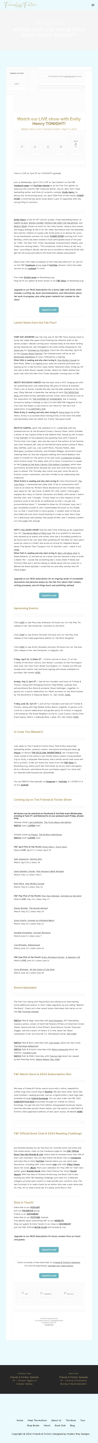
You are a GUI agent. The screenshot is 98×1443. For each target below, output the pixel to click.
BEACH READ (20, 226)
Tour (82, 1420)
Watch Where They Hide (47, 1059)
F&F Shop (61, 281)
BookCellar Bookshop (24, 357)
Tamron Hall (56, 1056)
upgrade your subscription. (61, 1266)
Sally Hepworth (21, 859)
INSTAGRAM (32, 1214)
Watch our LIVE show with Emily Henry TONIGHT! (49, 121)
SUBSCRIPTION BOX (24, 1101)
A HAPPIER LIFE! (37, 409)
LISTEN (31, 825)
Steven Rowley (21, 908)
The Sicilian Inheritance (50, 834)
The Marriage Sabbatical (26, 1046)
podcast (32, 268)
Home (20, 1420)
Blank (33, 1168)
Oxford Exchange (39, 1098)
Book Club (60, 1425)
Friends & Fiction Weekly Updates (49, 22)
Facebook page (21, 185)
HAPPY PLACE (21, 223)
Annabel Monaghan (23, 932)
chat (54, 1164)
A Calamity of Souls (70, 458)
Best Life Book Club (67, 553)
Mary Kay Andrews (50, 896)
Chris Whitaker (21, 969)
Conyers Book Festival (31, 353)
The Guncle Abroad (38, 908)
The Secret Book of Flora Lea (36, 533)
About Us (56, 1420)
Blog (72, 1425)
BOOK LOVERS (36, 223)
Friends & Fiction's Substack (66, 1262)
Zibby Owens (73, 1164)
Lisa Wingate (20, 945)
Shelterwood (34, 945)
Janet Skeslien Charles (24, 871)
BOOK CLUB (40, 1227)
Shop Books (33, 1425)
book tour (19, 350)
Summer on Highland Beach (41, 920)
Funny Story (64, 412)
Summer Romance (42, 932)
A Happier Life (73, 957)
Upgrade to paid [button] (49, 1275)
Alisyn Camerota (60, 1049)
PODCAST (35, 1207)
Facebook (30, 265)
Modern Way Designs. (78, 1434)
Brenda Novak (33, 1171)
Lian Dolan (54, 1043)
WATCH (17, 825)
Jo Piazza (33, 834)
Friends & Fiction (16, 73)
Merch (47, 1425)
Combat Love (29, 1053)
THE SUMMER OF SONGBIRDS (47, 399)
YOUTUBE (35, 1217)
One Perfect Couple (66, 360)
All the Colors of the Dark (42, 969)
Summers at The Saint (38, 350)
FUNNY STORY (57, 236)
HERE (16, 550)
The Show (71, 1420)
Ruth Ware (19, 883)
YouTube (53, 265)
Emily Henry (68, 192)
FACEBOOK (27, 1210)
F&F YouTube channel (28, 1011)
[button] (93, 5)
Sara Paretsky (56, 1020)
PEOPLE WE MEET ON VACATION (61, 223)
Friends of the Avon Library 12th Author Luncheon (45, 464)
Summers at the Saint (71, 896)
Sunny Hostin (20, 920)
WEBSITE (59, 1220)
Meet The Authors (37, 1420)
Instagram (76, 1158)
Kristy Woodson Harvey (53, 957)
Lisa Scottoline (35, 822)
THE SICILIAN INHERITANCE (46, 752)
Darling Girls (36, 859)
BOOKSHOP (65, 1224)
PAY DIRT (71, 1034)
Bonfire (48, 1092)
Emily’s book (30, 277)
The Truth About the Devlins (57, 822)
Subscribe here (69, 76)
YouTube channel (42, 185)
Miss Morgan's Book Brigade (50, 871)
